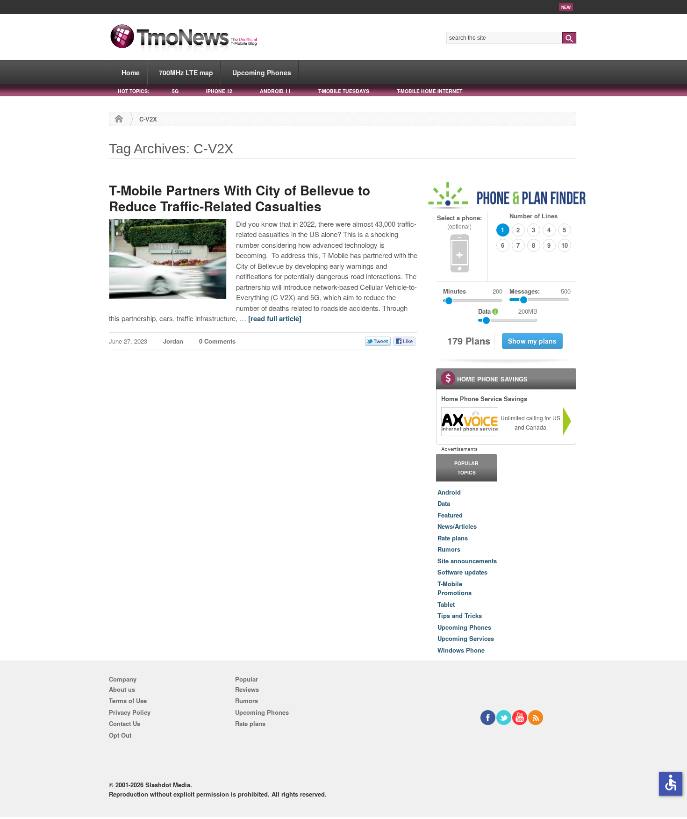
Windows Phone (461, 650)
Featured (450, 514)
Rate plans (452, 537)
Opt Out (120, 735)
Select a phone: (459, 222)
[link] (469, 421)
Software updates (462, 572)
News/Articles (457, 526)
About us (122, 689)
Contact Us (124, 723)
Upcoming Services (465, 638)
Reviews (247, 689)
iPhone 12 (219, 90)
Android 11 (275, 90)
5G (175, 90)
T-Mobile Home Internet (429, 90)
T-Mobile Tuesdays (343, 90)
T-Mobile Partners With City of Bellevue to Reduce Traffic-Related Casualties (239, 198)
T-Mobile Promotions (454, 588)
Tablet (446, 604)
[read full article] (274, 318)
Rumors (448, 549)
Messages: (540, 291)
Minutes (454, 291)
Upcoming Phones (261, 72)
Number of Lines (533, 216)
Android (449, 492)
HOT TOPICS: (133, 90)
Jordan (173, 341)
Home (131, 72)
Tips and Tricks (459, 615)
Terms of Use (128, 700)
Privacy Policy (129, 712)
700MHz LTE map (186, 72)
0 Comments (217, 341)
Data (443, 503)
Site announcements (467, 560)
